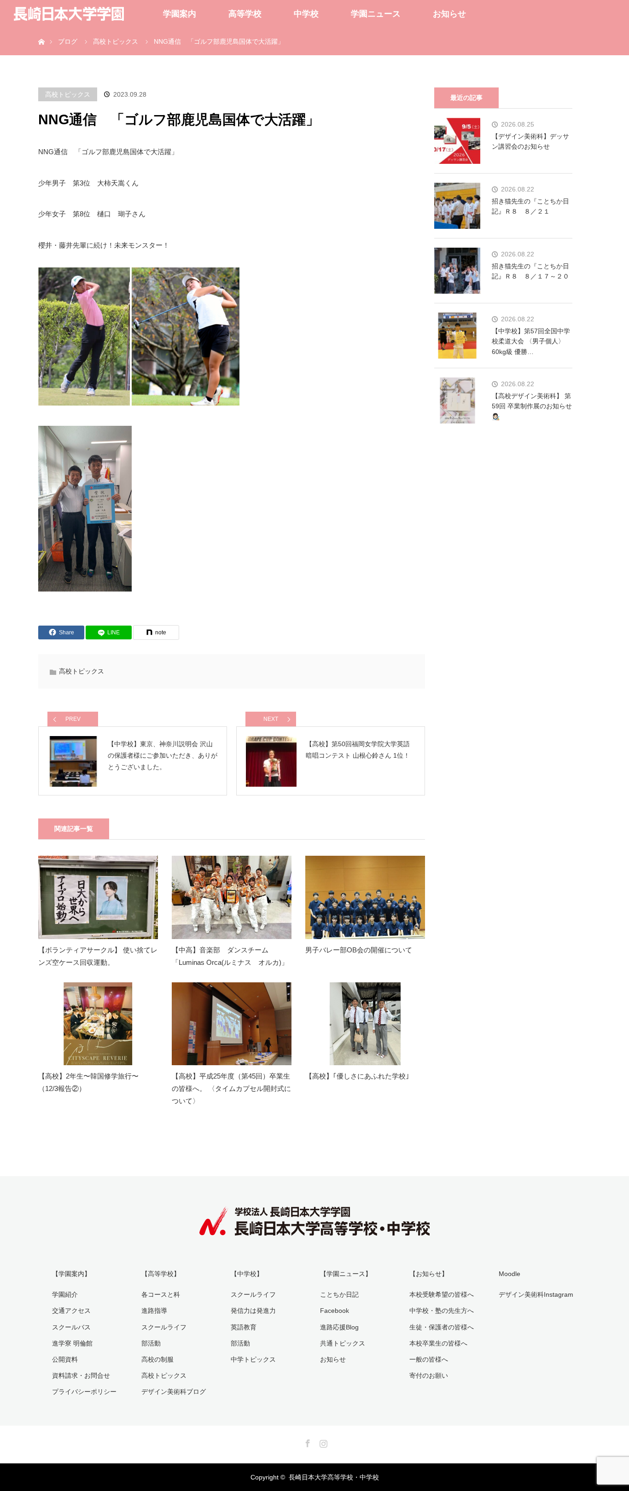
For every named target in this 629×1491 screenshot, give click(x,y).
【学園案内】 (71, 1273)
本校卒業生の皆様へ (438, 1343)
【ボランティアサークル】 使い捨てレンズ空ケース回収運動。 (97, 956)
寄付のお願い (428, 1375)
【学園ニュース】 (346, 1273)
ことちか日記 (339, 1294)
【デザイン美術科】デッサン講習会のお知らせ (530, 141)
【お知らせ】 (428, 1273)
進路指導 (154, 1310)
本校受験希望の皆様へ (441, 1294)
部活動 (151, 1343)
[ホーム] (41, 31)
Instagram (322, 1442)
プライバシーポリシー (84, 1391)
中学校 (306, 13)
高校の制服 (157, 1359)
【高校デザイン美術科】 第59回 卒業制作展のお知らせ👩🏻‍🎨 (532, 406)
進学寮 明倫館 (72, 1343)
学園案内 (179, 13)
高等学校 (245, 13)
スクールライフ (163, 1327)
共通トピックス (342, 1343)
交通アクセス (71, 1310)
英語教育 (243, 1327)
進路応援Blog (339, 1327)
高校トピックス (67, 94)
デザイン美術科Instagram (536, 1294)
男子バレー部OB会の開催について (358, 950)
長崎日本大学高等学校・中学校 (334, 1477)
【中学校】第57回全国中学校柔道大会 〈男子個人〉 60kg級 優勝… (531, 341)
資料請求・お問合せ (81, 1375)
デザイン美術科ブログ (173, 1391)
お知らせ (449, 13)
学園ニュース (376, 13)
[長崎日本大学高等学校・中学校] (314, 1229)
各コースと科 (160, 1294)
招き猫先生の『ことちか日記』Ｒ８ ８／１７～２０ (530, 271)
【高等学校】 (160, 1273)
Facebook (334, 1310)
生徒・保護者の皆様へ (441, 1327)
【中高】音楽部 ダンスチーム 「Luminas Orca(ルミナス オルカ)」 (230, 956)
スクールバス (71, 1327)
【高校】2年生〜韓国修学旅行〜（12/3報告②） (88, 1082)
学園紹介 (65, 1294)
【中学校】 (247, 1273)
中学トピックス (253, 1359)
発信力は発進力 (253, 1310)
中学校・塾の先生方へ (441, 1310)
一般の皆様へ (428, 1359)
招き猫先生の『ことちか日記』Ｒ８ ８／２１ (530, 206)
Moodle (509, 1273)
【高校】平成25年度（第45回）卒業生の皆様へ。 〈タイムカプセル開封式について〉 (231, 1088)
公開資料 (65, 1359)
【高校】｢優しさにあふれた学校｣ (357, 1076)
